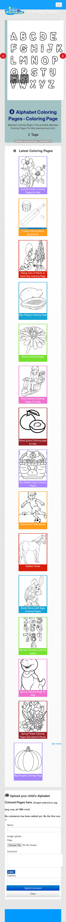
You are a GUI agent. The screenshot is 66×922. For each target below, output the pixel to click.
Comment (12, 851)
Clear (33, 893)
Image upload (14, 836)
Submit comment (33, 888)
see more (56, 743)
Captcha (11, 875)
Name (10, 825)
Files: (10, 840)
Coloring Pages (42, 11)
